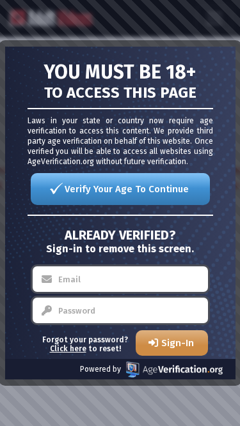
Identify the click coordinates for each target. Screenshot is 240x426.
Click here (68, 348)
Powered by (100, 369)
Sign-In (177, 343)
